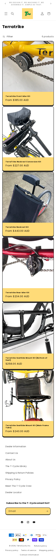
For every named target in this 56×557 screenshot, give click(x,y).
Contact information (29, 555)
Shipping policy (46, 550)
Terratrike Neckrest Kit (17, 227)
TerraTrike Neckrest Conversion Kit (23, 162)
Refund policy (40, 546)
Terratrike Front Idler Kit (18, 96)
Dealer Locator (13, 492)
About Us (10, 459)
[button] (6, 13)
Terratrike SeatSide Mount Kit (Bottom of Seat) (26, 359)
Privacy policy (11, 550)
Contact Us (11, 453)
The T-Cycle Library (16, 466)
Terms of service (28, 550)
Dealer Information (15, 446)
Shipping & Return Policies (19, 472)
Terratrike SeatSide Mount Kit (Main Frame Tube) (27, 426)
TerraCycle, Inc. (24, 546)
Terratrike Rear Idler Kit (17, 293)
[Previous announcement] (5, 4)
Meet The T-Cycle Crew (18, 485)
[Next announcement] (51, 4)
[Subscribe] (47, 511)
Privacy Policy (12, 479)
